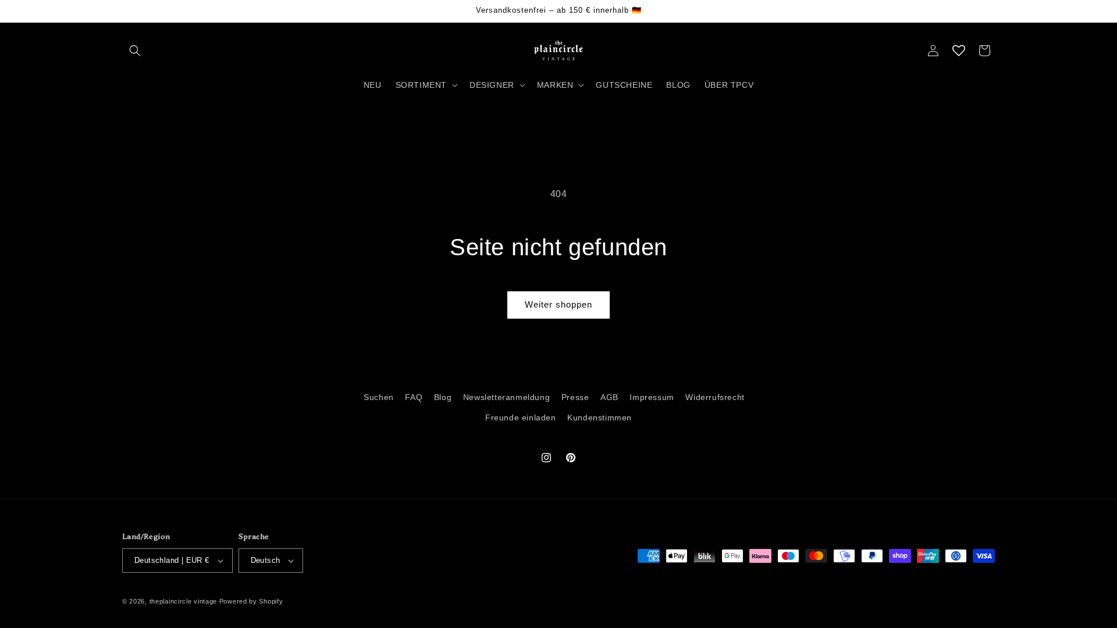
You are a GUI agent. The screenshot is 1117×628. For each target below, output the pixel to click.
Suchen (379, 397)
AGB (609, 397)
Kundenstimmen (599, 417)
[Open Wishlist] (959, 50)
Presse (575, 397)
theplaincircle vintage (183, 601)
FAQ (413, 397)
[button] (135, 50)
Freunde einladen (520, 417)
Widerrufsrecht (714, 397)
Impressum (651, 397)
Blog (442, 397)
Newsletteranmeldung (506, 397)
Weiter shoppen (558, 304)
